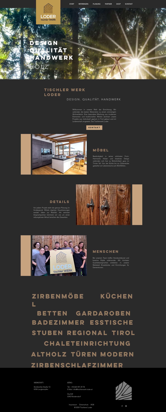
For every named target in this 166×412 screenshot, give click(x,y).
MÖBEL (101, 150)
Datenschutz (83, 405)
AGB (92, 405)
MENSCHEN (106, 251)
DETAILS (60, 202)
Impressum (73, 405)
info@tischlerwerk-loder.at (82, 389)
